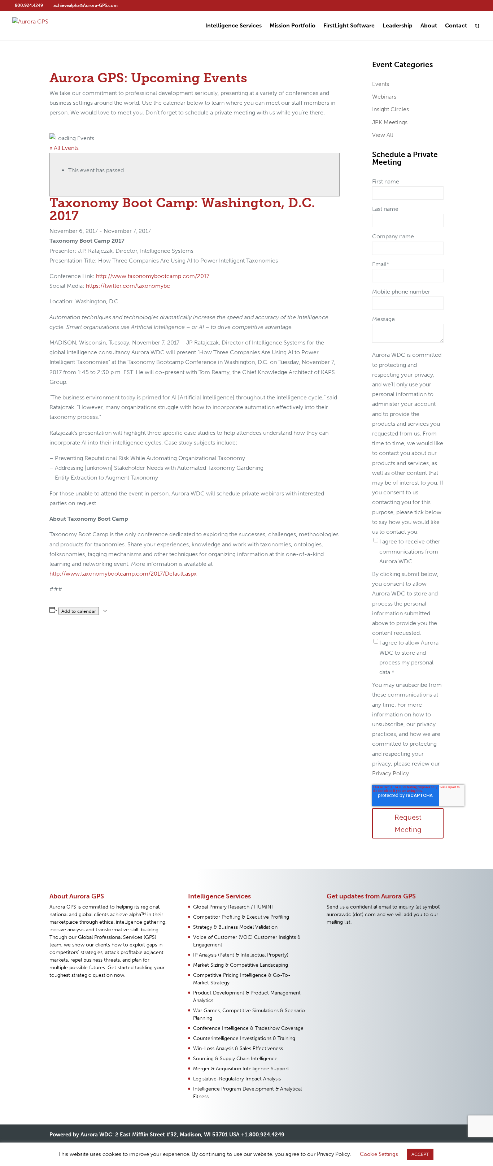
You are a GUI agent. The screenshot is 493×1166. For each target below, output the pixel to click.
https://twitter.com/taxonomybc (128, 285)
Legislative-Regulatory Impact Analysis (237, 1079)
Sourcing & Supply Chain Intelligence (235, 1059)
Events (380, 84)
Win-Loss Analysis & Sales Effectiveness (238, 1048)
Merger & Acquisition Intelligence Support (241, 1069)
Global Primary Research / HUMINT (233, 907)
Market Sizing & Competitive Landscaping (240, 965)
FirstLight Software (349, 26)
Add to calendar (78, 611)
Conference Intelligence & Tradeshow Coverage (248, 1028)
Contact (456, 26)
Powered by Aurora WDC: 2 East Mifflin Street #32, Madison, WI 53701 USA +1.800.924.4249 (166, 1134)
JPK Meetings (389, 122)
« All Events (64, 147)
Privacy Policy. (391, 773)
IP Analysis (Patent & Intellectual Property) (240, 955)
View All (382, 134)
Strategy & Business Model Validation (235, 927)
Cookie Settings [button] (379, 1154)
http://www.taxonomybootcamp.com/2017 (152, 276)
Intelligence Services (233, 26)
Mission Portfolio (292, 26)
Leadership (398, 26)
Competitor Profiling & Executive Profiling (241, 917)
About (428, 26)
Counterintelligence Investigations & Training (244, 1038)
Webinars (384, 96)
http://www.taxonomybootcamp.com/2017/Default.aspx (123, 573)
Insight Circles (390, 109)
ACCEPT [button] (420, 1154)
